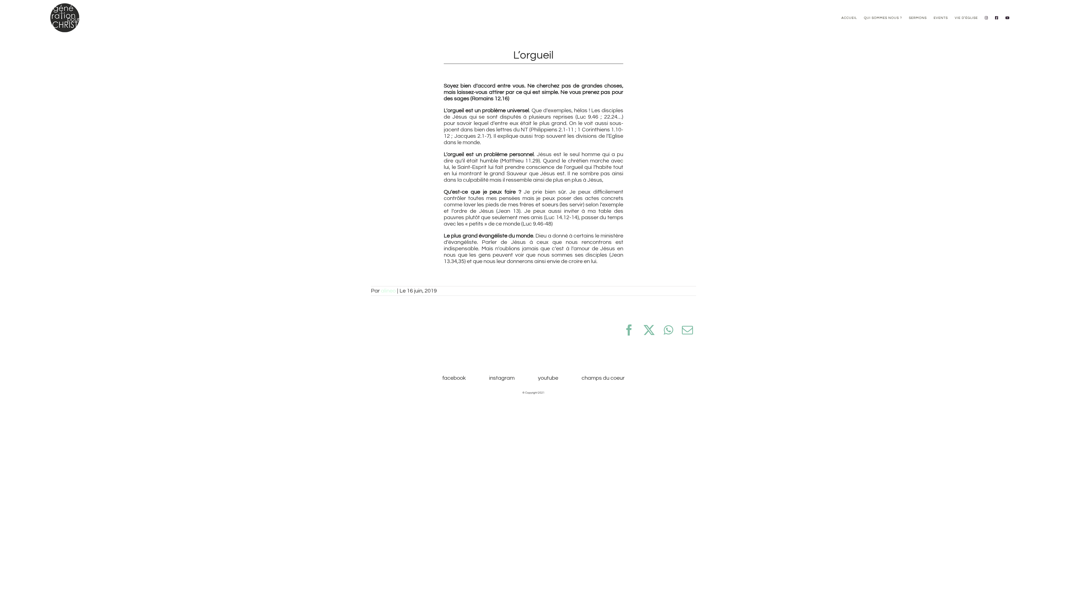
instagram (502, 378)
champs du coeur (603, 378)
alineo (388, 291)
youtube (548, 378)
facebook (454, 378)
